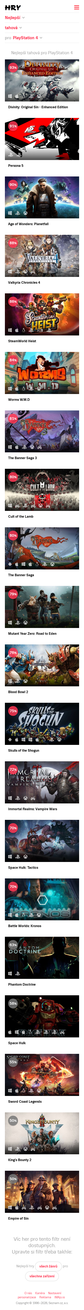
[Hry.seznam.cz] (13, 7)
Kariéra (40, 1293)
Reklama (45, 1297)
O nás (28, 1293)
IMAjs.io (59, 1297)
